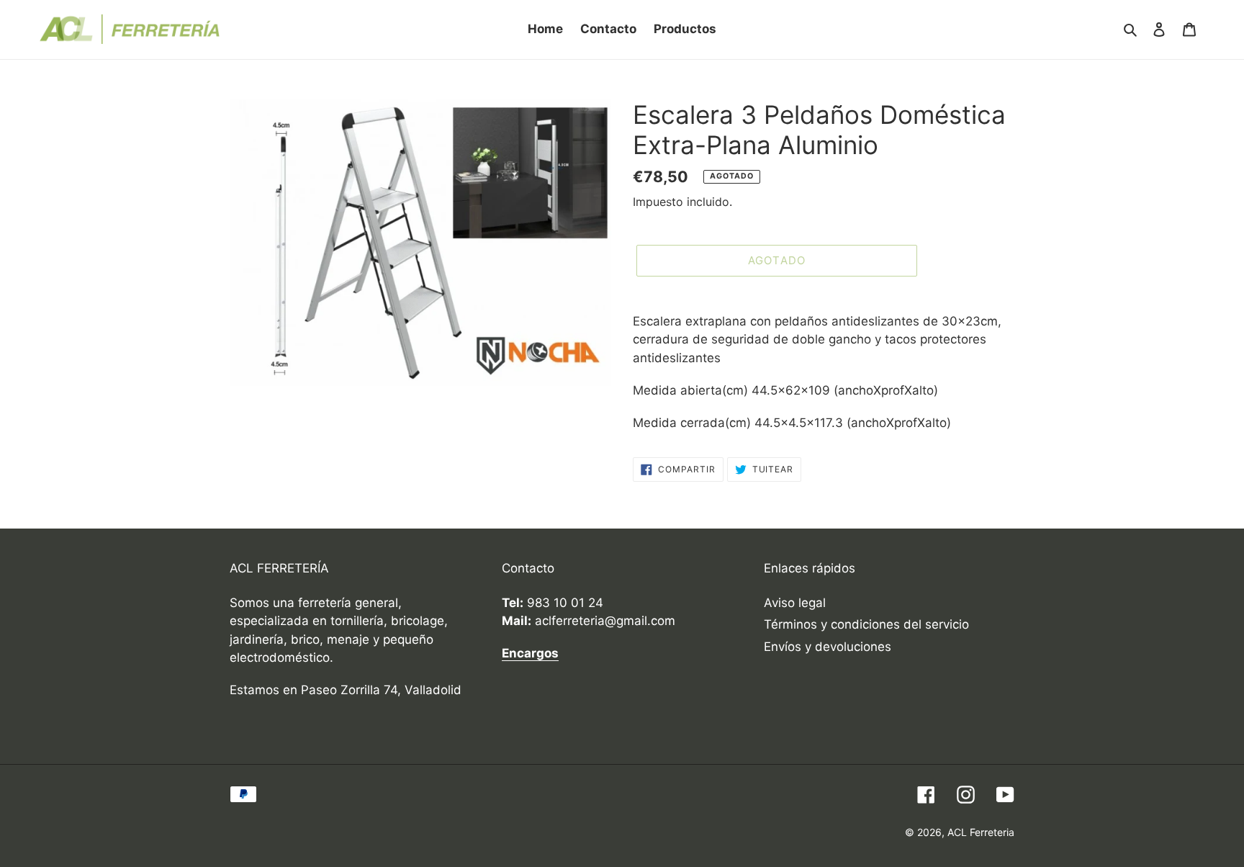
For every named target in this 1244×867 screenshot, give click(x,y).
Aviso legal (795, 603)
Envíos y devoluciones (827, 646)
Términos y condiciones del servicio (866, 624)
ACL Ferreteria (980, 832)
